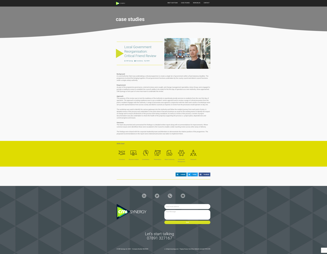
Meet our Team (173, 3)
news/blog (196, 3)
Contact (206, 3)
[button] (181, 174)
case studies (185, 3)
